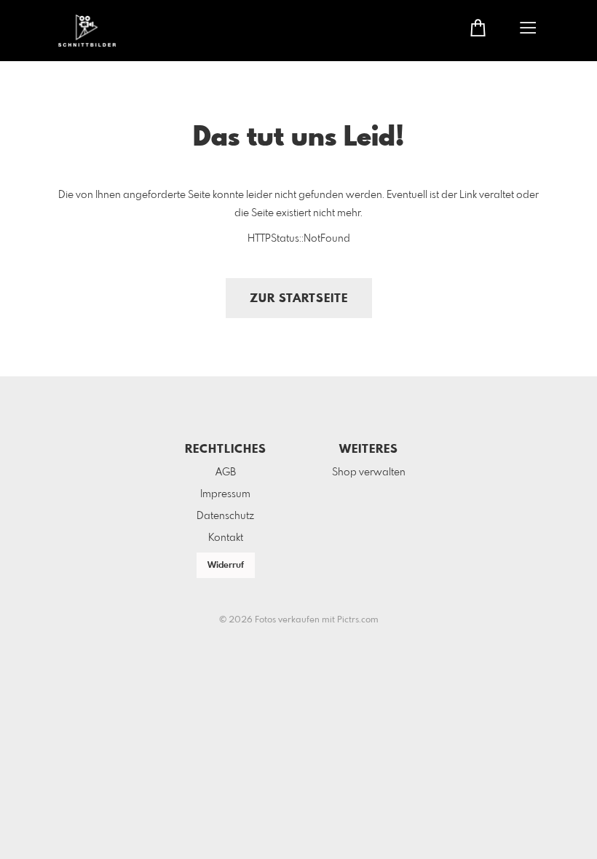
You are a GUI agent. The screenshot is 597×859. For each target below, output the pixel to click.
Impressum (225, 494)
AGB (226, 472)
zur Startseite (299, 299)
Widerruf (225, 565)
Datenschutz (225, 516)
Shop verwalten (369, 472)
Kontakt (225, 538)
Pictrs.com (358, 620)
